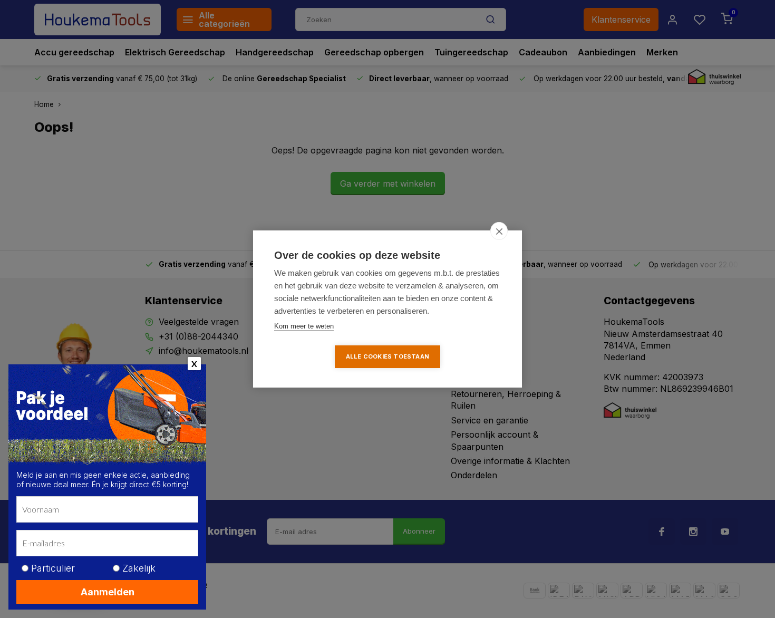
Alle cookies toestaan (387, 356)
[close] (499, 231)
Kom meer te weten (304, 326)
